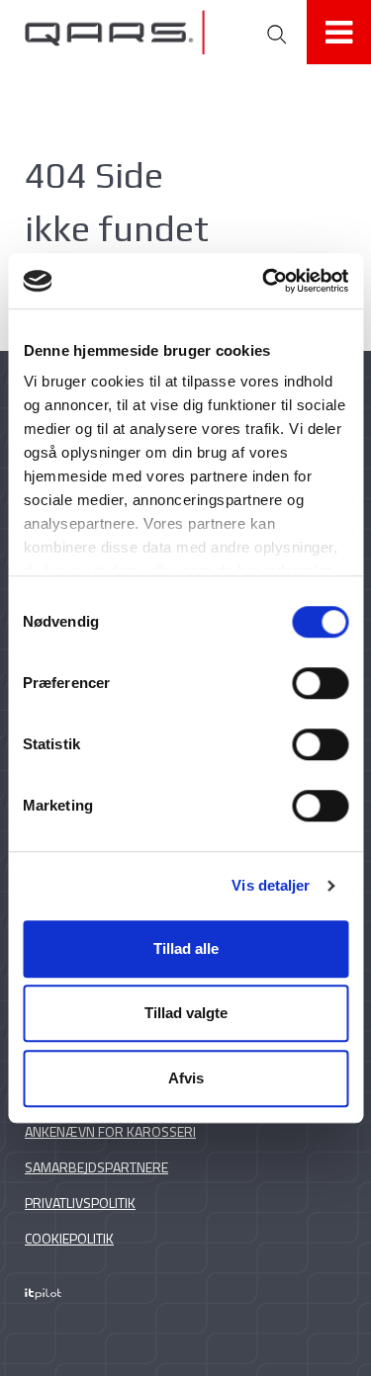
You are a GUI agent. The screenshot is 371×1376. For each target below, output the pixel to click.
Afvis (186, 1078)
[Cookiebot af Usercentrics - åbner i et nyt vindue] (264, 281)
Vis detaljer (271, 885)
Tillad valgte (186, 1012)
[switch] (320, 683)
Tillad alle (186, 948)
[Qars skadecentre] (134, 32)
